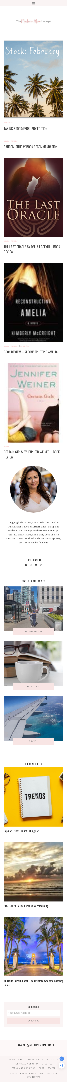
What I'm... (24, 346)
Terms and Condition (27, 1064)
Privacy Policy (17, 1059)
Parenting (33, 1059)
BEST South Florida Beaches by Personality (26, 906)
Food (42, 1068)
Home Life (8, 123)
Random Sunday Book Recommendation (30, 146)
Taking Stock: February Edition (25, 128)
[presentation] (33, 79)
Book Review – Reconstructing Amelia (31, 351)
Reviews (15, 141)
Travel (51, 1068)
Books (7, 141)
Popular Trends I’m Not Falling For (21, 831)
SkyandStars (33, 1077)
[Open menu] (33, 3)
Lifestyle (47, 1064)
